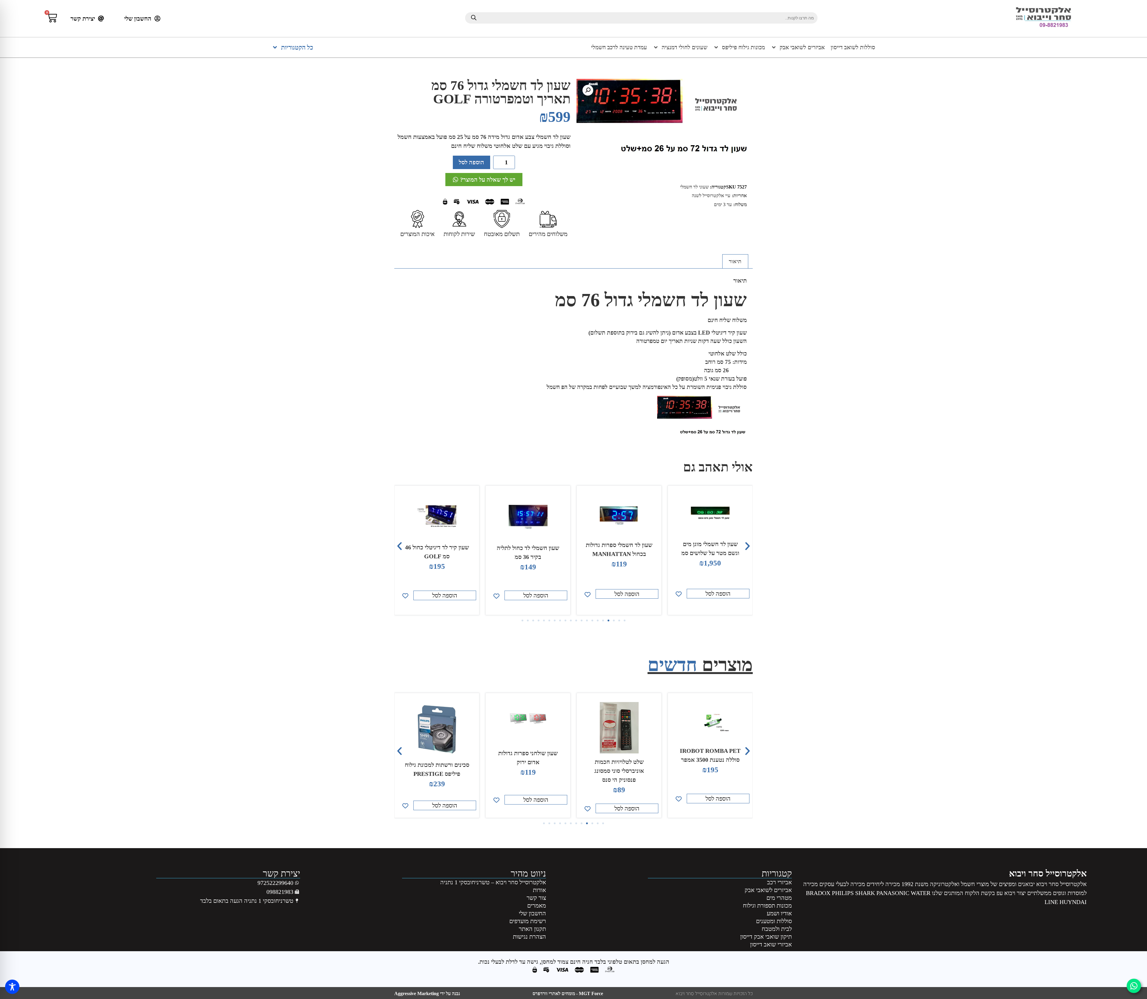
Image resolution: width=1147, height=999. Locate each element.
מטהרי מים (779, 897)
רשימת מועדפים (527, 921)
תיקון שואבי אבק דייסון (766, 936)
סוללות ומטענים (774, 921)
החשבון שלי (532, 913)
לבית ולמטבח (777, 929)
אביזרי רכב (779, 882)
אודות (539, 890)
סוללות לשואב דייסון (853, 47)
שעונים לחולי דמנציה (684, 47)
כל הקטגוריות (297, 47)
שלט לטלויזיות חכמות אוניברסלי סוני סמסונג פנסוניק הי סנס (710, 771)
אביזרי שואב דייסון (771, 944)
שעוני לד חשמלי (694, 186)
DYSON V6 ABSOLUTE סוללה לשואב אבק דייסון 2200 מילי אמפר (437, 764)
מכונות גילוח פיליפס (743, 47)
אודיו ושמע (779, 913)
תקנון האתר (532, 929)
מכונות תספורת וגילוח (767, 905)
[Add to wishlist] (678, 594)
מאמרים (536, 905)
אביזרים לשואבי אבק (802, 47)
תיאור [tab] (735, 261)
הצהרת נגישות (529, 936)
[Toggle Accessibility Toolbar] (12, 987)
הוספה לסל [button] (718, 594)
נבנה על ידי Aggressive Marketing (427, 993)
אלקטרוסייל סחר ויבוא (1048, 873)
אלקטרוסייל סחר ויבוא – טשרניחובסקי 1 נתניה (493, 882)
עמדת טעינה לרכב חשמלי (619, 47)
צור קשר (536, 897)
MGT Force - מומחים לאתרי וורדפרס (568, 993)
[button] (587, 90)
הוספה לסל (471, 162)
